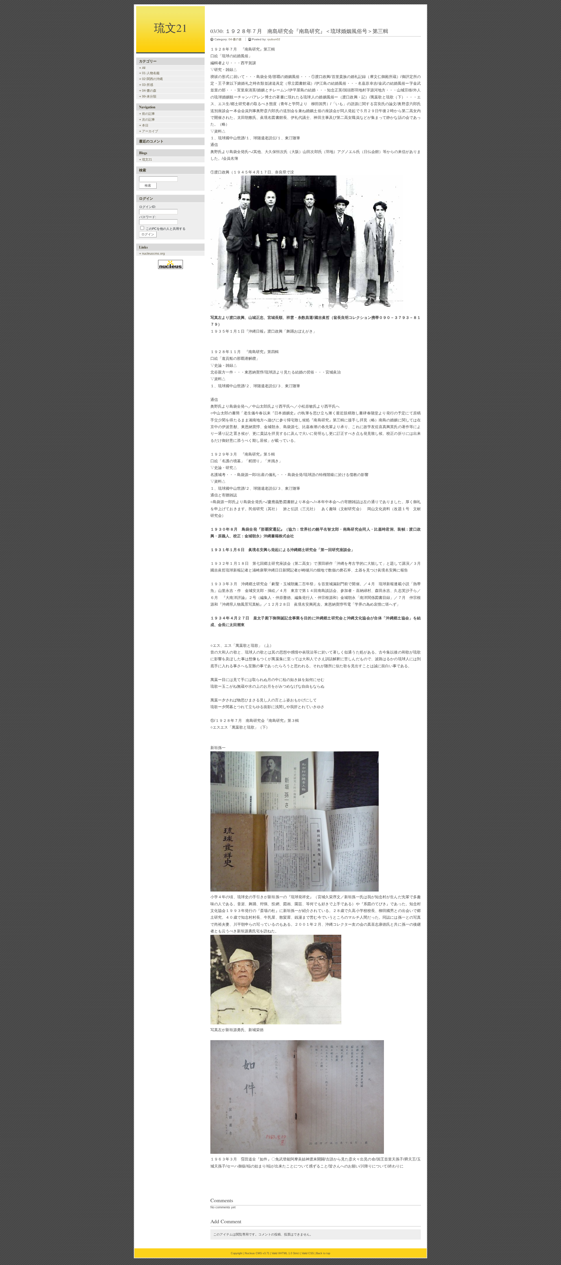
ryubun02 (273, 39)
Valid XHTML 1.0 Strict (285, 1253)
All (143, 67)
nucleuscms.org (153, 253)
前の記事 (148, 113)
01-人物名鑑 (151, 73)
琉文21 (170, 27)
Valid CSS (308, 1253)
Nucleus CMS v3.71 (257, 1253)
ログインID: (147, 206)
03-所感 (147, 84)
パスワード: (147, 217)
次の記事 (148, 119)
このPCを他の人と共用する (166, 228)
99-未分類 (149, 96)
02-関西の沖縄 (152, 79)
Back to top (323, 1253)
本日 (145, 125)
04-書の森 (235, 39)
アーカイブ (150, 131)
